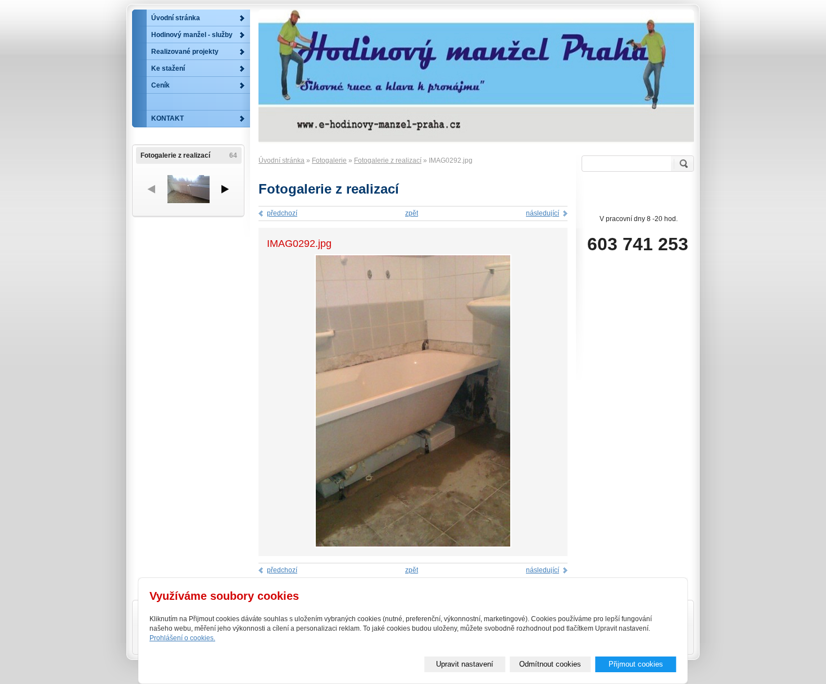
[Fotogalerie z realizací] (188, 189)
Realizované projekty (185, 52)
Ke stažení (168, 68)
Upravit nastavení (464, 664)
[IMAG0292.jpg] (413, 545)
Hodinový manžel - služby (192, 35)
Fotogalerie (329, 160)
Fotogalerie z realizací (387, 160)
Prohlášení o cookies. (182, 638)
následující (542, 213)
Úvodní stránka (281, 160)
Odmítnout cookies (550, 664)
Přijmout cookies (636, 664)
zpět (411, 213)
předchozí (282, 213)
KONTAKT (167, 118)
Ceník (160, 85)
